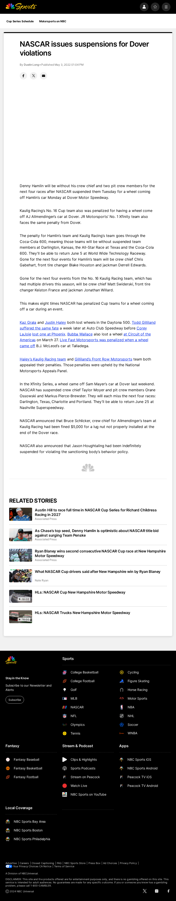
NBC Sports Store (75, 863)
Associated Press (46, 519)
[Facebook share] (23, 75)
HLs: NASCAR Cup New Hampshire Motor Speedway (80, 592)
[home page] (21, 7)
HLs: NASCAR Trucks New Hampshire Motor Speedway (82, 612)
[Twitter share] (33, 75)
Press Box (94, 863)
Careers (24, 863)
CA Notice (45, 866)
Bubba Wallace (80, 334)
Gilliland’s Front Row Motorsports (103, 359)
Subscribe (14, 699)
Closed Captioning (43, 863)
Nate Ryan (41, 580)
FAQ (59, 863)
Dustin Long (31, 64)
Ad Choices (110, 863)
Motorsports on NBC (52, 21)
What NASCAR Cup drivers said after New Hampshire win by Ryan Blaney (97, 571)
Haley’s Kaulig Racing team (43, 359)
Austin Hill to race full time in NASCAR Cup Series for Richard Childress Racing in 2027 (96, 512)
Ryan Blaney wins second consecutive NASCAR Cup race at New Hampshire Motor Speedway (100, 553)
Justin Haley (55, 322)
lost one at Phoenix (48, 334)
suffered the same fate (39, 328)
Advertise (11, 863)
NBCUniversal (30, 873)
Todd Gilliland (144, 322)
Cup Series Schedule (20, 21)
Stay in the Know (17, 678)
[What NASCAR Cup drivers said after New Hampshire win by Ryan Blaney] (20, 575)
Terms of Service (64, 866)
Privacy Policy (128, 863)
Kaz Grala (28, 322)
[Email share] (43, 75)
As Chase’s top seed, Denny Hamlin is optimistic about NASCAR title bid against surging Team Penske (97, 533)
